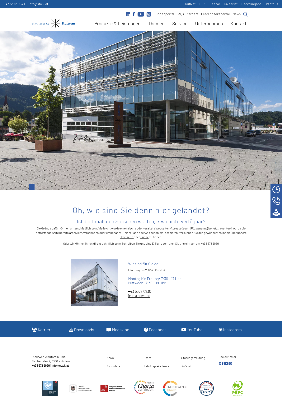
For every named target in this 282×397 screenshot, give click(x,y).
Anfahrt (186, 366)
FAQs (180, 14)
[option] (141, 110)
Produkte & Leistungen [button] (117, 23)
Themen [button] (156, 23)
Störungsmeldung (193, 357)
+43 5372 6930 (14, 4)
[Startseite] (53, 24)
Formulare (113, 366)
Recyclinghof (251, 4)
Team (147, 357)
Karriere (192, 14)
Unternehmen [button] (209, 23)
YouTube (194, 329)
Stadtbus (271, 4)
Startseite (127, 237)
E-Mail (156, 243)
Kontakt (239, 23)
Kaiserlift (230, 4)
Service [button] (179, 23)
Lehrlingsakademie (215, 14)
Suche (144, 237)
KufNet (190, 4)
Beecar (214, 4)
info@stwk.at (38, 4)
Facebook (157, 329)
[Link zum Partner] (144, 387)
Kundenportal (164, 14)
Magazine (120, 329)
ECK (202, 4)
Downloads (83, 329)
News (237, 14)
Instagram (232, 329)
